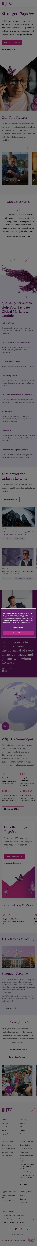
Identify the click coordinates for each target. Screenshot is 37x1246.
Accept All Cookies (18, 633)
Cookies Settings (18, 627)
